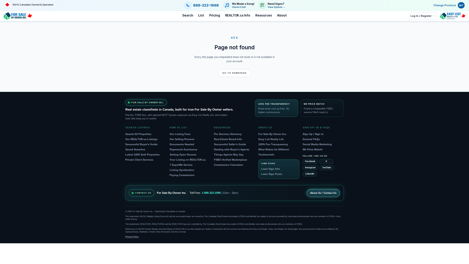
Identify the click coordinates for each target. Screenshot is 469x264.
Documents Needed (182, 144)
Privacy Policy (132, 237)
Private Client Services (139, 159)
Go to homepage (234, 73)
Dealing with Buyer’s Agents (231, 149)
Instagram (310, 167)
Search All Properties (138, 134)
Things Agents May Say (228, 154)
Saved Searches (135, 149)
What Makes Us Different (273, 149)
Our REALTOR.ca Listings (141, 139)
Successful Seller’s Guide (230, 144)
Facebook (310, 161)
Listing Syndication (182, 169)
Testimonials (266, 154)
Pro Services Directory (228, 134)
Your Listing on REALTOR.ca (188, 159)
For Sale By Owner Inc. (272, 134)
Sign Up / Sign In (313, 134)
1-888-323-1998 (211, 192)
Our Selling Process (182, 139)
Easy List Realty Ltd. (271, 139)
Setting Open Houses (183, 154)
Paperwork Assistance (183, 149)
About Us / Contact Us (323, 193)
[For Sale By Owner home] (18, 16)
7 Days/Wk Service (181, 164)
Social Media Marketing (317, 144)
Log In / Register (421, 15)
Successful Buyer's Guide (141, 144)
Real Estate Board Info (228, 139)
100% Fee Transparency (273, 144)
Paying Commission (182, 175)
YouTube (326, 167)
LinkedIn (309, 174)
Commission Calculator (228, 164)
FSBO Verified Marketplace (230, 159)
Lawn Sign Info (270, 168)
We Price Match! (313, 149)
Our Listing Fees (180, 134)
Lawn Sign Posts (271, 174)
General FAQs (311, 139)
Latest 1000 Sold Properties (142, 154)
